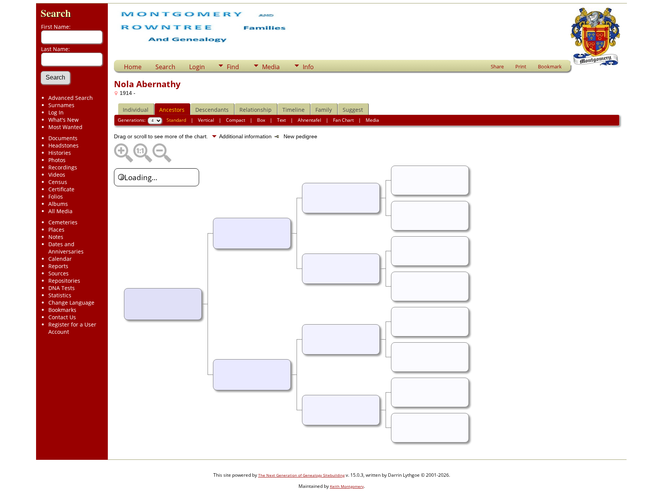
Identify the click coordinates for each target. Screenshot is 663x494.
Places (56, 229)
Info (308, 67)
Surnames (61, 105)
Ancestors (172, 109)
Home (133, 67)
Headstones (63, 145)
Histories (59, 152)
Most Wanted (65, 127)
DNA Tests (61, 288)
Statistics (59, 295)
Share (497, 66)
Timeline (293, 109)
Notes (55, 236)
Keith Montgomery (347, 486)
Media (271, 67)
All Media (60, 211)
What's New (63, 119)
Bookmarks (62, 309)
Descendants (212, 109)
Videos (56, 174)
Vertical (206, 120)
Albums (58, 203)
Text (281, 120)
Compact (235, 120)
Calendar (60, 258)
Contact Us (62, 317)
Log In (56, 112)
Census (57, 182)
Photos (57, 160)
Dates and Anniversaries (66, 247)
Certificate (61, 189)
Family (323, 109)
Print (520, 66)
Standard (176, 120)
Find (233, 67)
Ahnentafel (309, 120)
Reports (58, 266)
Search (56, 12)
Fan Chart (343, 120)
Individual (135, 109)
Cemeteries (63, 222)
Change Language (71, 302)
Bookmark (550, 66)
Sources (58, 273)
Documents (63, 138)
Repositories (64, 280)
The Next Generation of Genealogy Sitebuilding (301, 475)
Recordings (62, 167)
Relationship (255, 109)
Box (261, 120)
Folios (55, 196)
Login (197, 67)
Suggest (353, 109)
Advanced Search (70, 97)
